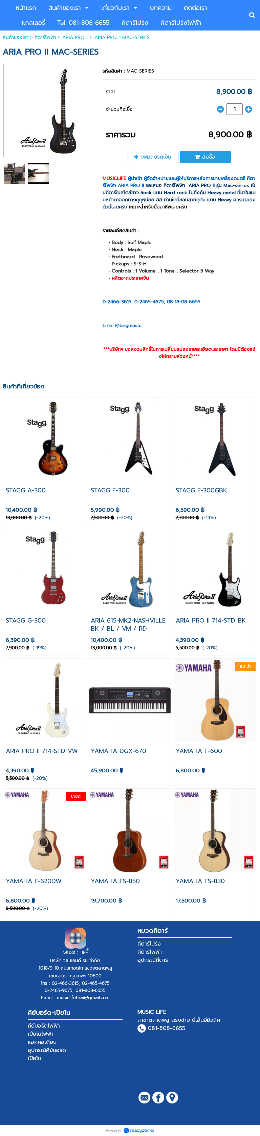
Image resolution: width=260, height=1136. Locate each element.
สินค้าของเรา (15, 37)
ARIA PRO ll (75, 37)
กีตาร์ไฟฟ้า (45, 37)
